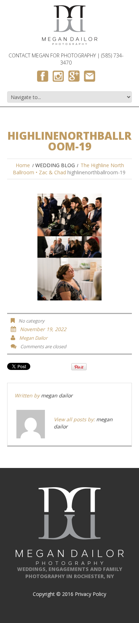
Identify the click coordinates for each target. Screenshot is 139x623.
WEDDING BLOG (55, 165)
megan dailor (33, 338)
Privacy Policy (90, 594)
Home (23, 165)
